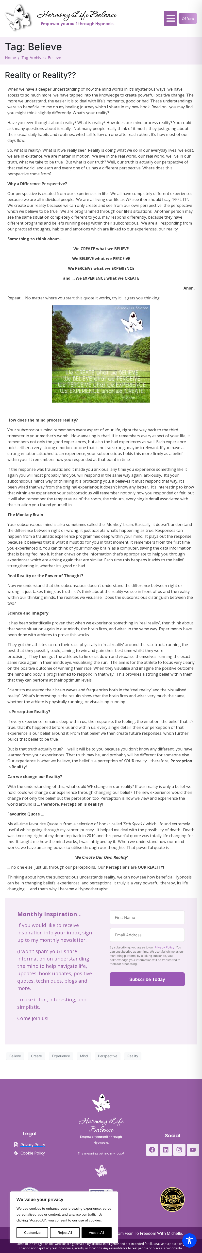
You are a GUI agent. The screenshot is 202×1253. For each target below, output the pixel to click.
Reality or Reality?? (40, 75)
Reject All (65, 1233)
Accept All (96, 1233)
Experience (61, 1056)
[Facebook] (152, 1150)
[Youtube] (193, 1150)
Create (36, 1056)
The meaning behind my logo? (101, 1153)
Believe (15, 1056)
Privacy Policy (164, 947)
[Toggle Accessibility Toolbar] (189, 1240)
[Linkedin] (166, 1150)
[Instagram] (179, 1150)
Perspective (107, 1056)
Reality (132, 1056)
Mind (84, 1056)
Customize (32, 1233)
